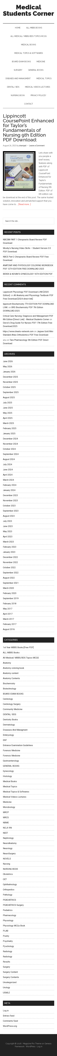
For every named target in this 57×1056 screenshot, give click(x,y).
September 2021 (11, 583)
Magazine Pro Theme (32, 1044)
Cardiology (8, 699)
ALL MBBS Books (11, 652)
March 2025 (8, 423)
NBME (6, 822)
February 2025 (9, 428)
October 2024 (9, 449)
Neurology (7, 848)
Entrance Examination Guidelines (18, 745)
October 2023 (9, 505)
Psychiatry (8, 941)
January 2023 (9, 552)
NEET (5, 833)
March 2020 (8, 588)
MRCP (6, 812)
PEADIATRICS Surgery (13, 905)
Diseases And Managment (15, 730)
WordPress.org (10, 1026)
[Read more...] (24, 204)
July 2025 (7, 402)
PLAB (5, 931)
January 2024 (9, 490)
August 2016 (9, 629)
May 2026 (7, 366)
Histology (7, 776)
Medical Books (10, 781)
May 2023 (7, 531)
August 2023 (9, 516)
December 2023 (10, 495)
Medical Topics (10, 786)
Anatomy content (10, 673)
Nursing (6, 864)
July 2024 (7, 464)
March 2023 (8, 541)
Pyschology (8, 946)
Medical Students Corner (28, 10)
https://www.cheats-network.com (18, 331)
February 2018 (9, 603)
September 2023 (11, 511)
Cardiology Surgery (12, 704)
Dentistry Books (10, 719)
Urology (6, 987)
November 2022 (10, 562)
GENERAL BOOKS (11, 766)
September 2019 (11, 598)
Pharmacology (9, 915)
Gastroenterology (11, 761)
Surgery (6, 967)
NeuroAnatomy (10, 843)
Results (6, 961)
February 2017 (9, 624)
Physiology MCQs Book (14, 925)
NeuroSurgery (9, 853)
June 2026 (8, 361)
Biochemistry (9, 683)
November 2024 (10, 444)
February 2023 (9, 547)
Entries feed (8, 1016)
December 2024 (10, 438)
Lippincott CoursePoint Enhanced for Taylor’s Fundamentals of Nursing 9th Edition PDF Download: (28, 127)
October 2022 (9, 567)
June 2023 (8, 526)
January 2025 (9, 433)
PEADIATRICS (9, 900)
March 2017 (8, 619)
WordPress (30, 1046)
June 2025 (8, 408)
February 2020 (9, 593)
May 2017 (7, 608)
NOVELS (7, 858)
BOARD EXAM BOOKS (13, 694)
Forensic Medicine (11, 750)
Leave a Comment (37, 146)
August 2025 (9, 397)
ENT (5, 740)
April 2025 (7, 418)
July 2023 (7, 521)
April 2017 (7, 614)
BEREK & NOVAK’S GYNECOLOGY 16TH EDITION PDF (27, 274)
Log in (6, 1010)
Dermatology (9, 724)
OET (5, 879)
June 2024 (8, 469)
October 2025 (9, 387)
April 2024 (7, 475)
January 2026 (9, 371)
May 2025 (7, 413)
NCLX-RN (7, 828)
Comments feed (10, 1021)
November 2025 (10, 382)
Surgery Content (10, 972)
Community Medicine (12, 709)
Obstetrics (8, 874)
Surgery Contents (11, 977)
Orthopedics (8, 889)
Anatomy (7, 663)
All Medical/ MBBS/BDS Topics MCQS (21, 657)
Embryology (8, 735)
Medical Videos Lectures (14, 797)
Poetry (6, 936)
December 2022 (10, 557)
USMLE (6, 992)
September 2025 (11, 392)
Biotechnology (9, 688)
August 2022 (9, 578)
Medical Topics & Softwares (16, 791)
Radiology (7, 951)
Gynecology (8, 771)
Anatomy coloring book (13, 668)
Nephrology (8, 838)
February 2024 (9, 485)
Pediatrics (7, 910)
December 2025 (10, 377)
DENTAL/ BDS (9, 714)
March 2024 (8, 480)
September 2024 (11, 454)
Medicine (7, 802)
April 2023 (7, 536)
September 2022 (11, 572)
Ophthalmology (10, 884)
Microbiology (9, 807)
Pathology (7, 894)
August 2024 (9, 459)
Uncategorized (9, 982)
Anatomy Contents (11, 678)
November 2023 (10, 500)
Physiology (8, 920)
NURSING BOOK (10, 869)
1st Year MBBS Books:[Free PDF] (18, 647)
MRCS (6, 817)
